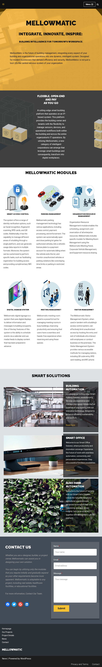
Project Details (8, 635)
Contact (5, 642)
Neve (4, 658)
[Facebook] (7, 604)
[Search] (98, 4)
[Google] (20, 604)
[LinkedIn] (26, 604)
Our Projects (7, 632)
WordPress (25, 658)
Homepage (6, 629)
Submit (61, 608)
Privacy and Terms (79, 664)
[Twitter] (14, 604)
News (4, 639)
